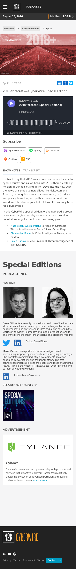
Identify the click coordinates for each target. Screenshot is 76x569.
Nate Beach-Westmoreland (26, 226)
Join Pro (54, 16)
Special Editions (32, 264)
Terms (16, 560)
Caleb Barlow (18, 241)
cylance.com (40, 480)
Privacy (7, 560)
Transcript (31, 170)
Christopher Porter (21, 233)
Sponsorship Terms (33, 560)
